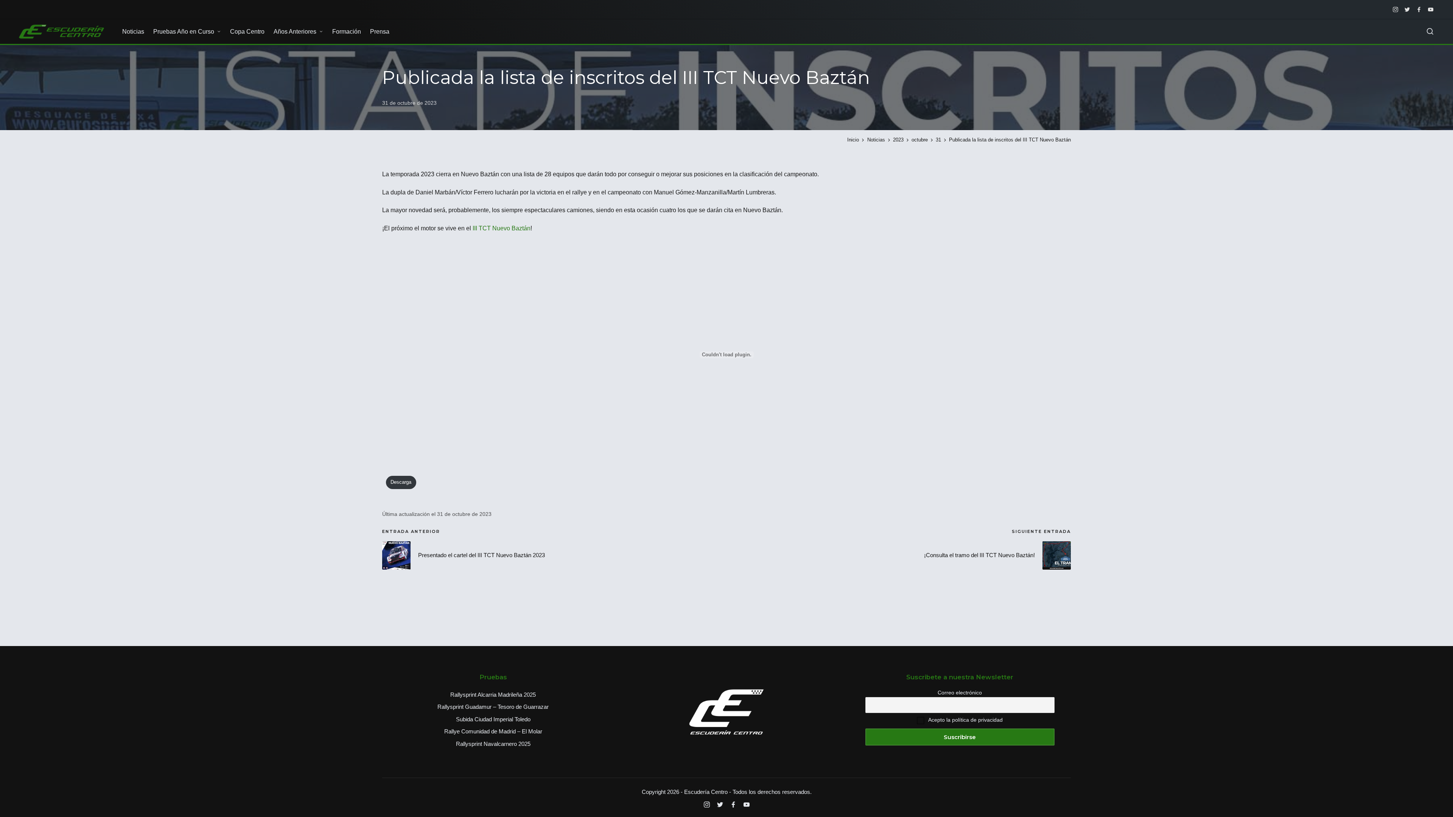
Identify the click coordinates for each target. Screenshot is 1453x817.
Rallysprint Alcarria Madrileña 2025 (493, 694)
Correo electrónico (960, 693)
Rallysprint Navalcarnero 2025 (493, 744)
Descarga (400, 482)
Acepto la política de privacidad (965, 720)
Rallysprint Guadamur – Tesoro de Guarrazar (493, 707)
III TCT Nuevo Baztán (501, 228)
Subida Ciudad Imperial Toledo (493, 719)
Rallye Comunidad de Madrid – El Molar (493, 731)
